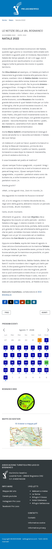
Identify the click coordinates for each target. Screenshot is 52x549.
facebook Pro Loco (11, 506)
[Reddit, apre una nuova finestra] (22, 302)
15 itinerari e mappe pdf (26, 423)
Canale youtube (10, 496)
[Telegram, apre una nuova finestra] (34, 302)
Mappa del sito (9, 491)
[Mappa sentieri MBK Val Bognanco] (26, 402)
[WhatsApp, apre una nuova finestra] (28, 302)
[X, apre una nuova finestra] (10, 302)
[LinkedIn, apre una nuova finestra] (16, 302)
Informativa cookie (36, 523)
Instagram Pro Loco (11, 501)
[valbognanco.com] (26, 8)
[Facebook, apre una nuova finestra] (5, 302)
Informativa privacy (37, 528)
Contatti (31, 517)
